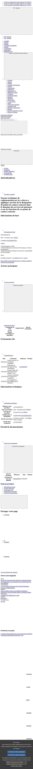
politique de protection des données (14, 762)
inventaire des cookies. (16, 766)
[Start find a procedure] (14, 127)
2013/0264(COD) (12, 240)
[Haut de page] (14, 502)
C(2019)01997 (23, 367)
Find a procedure (5, 118)
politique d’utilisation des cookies (14, 764)
